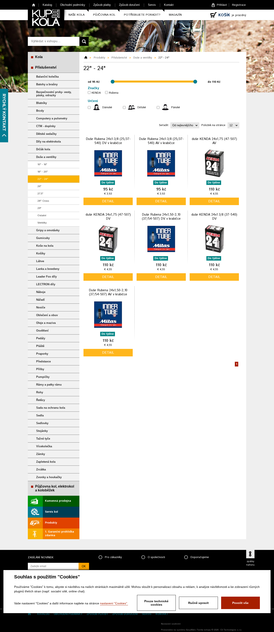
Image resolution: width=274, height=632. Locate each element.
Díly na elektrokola (48, 141)
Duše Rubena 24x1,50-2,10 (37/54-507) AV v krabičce (108, 292)
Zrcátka (41, 469)
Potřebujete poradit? (142, 15)
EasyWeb (190, 629)
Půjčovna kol (104, 15)
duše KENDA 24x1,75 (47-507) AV (214, 141)
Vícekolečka (44, 446)
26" (39, 186)
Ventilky (42, 223)
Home (34, 5)
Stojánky (42, 430)
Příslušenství (45, 67)
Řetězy (40, 400)
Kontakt (169, 4)
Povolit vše (240, 603)
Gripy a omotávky (48, 230)
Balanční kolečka (47, 76)
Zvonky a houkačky (49, 477)
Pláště (40, 346)
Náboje (40, 292)
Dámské (107, 107)
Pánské (175, 107)
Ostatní (41, 215)
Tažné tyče (43, 438)
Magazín (175, 15)
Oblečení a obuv (47, 315)
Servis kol (51, 512)
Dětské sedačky (46, 133)
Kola (39, 57)
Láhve (40, 261)
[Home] (87, 58)
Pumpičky (42, 376)
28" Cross (43, 201)
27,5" (40, 193)
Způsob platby (102, 4)
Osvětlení (42, 330)
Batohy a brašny (47, 84)
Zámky (40, 454)
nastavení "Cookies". (114, 603)
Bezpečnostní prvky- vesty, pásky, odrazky (53, 93)
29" (39, 208)
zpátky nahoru (250, 563)
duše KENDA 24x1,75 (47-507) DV (108, 216)
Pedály (40, 338)
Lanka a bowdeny (47, 268)
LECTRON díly (45, 284)
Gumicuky (43, 238)
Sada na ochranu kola (50, 407)
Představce (43, 361)
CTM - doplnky (45, 126)
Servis (152, 4)
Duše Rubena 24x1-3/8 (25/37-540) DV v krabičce (108, 141)
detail (108, 201)
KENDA (96, 93)
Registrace (239, 5)
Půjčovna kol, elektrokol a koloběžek (54, 488)
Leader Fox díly (46, 276)
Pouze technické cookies (156, 602)
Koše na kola (44, 245)
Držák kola (43, 149)
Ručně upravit (198, 603)
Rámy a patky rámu (49, 384)
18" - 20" (42, 172)
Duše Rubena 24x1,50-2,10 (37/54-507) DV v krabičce (161, 216)
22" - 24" (42, 179)
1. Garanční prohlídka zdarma (59, 533)
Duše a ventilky (46, 157)
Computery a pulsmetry (51, 118)
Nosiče (40, 307)
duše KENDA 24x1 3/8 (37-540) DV (214, 216)
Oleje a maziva (46, 322)
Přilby (40, 369)
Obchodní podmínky (72, 4)
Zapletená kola (45, 461)
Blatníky (41, 103)
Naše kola (76, 15)
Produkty (51, 523)
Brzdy (40, 110)
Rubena (113, 93)
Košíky (40, 253)
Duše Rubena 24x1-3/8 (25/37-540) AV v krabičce (161, 141)
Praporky (42, 353)
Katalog (47, 4)
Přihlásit (222, 5)
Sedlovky (42, 423)
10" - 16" (42, 164)
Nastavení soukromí (171, 623)
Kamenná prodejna (58, 501)
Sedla (40, 415)
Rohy (39, 392)
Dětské (141, 107)
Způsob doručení (129, 4)
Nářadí (40, 299)
